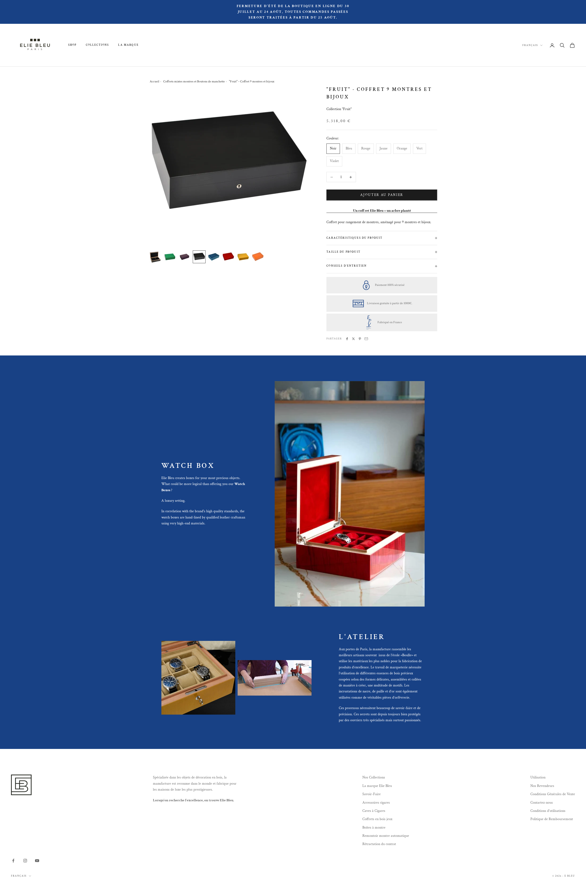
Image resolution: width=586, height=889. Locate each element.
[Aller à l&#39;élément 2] (169, 256)
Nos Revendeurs (542, 785)
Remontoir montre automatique (385, 835)
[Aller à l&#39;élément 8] (257, 256)
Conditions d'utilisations (547, 810)
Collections (97, 45)
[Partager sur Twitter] (353, 339)
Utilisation (537, 777)
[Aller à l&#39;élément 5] (213, 256)
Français (530, 45)
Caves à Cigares (373, 810)
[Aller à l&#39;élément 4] (199, 256)
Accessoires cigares (376, 802)
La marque (128, 45)
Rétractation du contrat (379, 844)
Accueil (154, 81)
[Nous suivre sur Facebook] (13, 860)
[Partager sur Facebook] (347, 339)
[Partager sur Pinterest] (360, 339)
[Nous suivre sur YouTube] (37, 860)
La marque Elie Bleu (377, 785)
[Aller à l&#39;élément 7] (243, 256)
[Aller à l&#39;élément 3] (184, 256)
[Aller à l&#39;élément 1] (155, 256)
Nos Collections (373, 777)
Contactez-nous (541, 802)
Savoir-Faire (371, 794)
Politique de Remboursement (551, 819)
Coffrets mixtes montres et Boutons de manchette (194, 81)
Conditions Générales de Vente (552, 794)
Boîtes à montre (373, 827)
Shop (72, 45)
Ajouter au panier (381, 195)
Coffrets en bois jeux (377, 819)
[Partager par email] (366, 339)
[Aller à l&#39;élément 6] (228, 256)
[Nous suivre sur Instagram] (25, 860)
